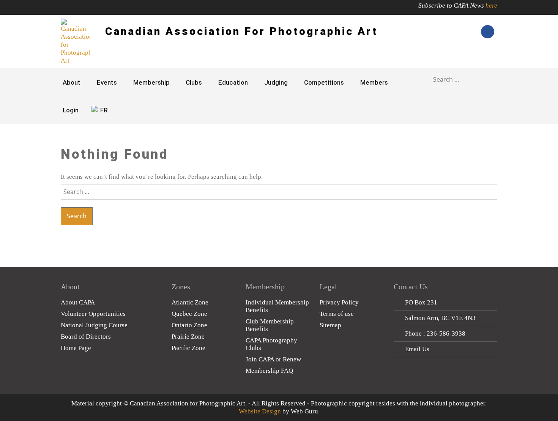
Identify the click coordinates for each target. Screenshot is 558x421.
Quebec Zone (189, 313)
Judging (276, 82)
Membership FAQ (269, 370)
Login (71, 110)
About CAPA (78, 302)
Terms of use (337, 313)
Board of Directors (86, 336)
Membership (151, 82)
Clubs (194, 82)
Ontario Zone (189, 325)
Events (107, 82)
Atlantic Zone (190, 302)
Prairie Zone (188, 336)
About (71, 82)
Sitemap (330, 325)
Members (374, 82)
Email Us (417, 349)
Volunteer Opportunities (93, 313)
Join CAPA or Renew (273, 359)
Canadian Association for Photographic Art (241, 31)
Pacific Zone (188, 348)
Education (233, 82)
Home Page (76, 348)
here (491, 5)
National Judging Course (94, 325)
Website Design (260, 411)
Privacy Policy (339, 302)
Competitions (324, 82)
